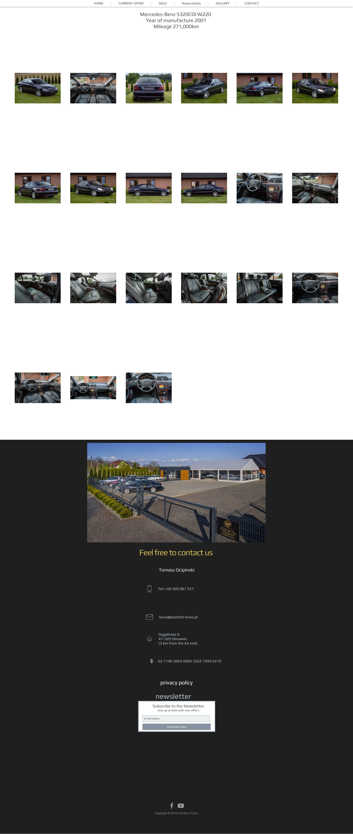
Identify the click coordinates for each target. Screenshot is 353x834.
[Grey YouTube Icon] (181, 806)
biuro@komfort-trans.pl (178, 617)
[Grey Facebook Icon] (172, 806)
